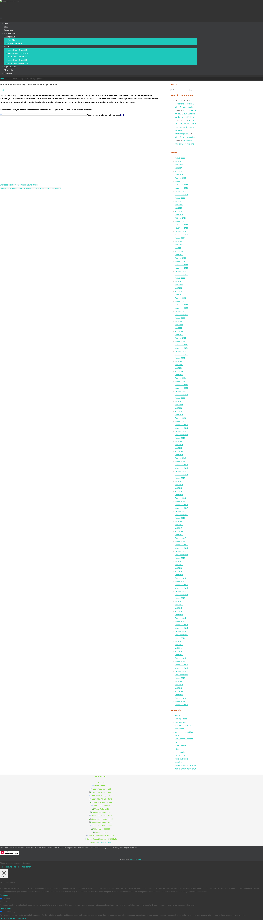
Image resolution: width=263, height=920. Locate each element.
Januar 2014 (180, 661)
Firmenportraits (181, 719)
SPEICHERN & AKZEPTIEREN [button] (13, 918)
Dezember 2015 (181, 585)
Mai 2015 (178, 608)
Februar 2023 (180, 298)
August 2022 (180, 318)
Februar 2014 (180, 658)
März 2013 (179, 695)
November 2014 (181, 628)
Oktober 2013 (180, 671)
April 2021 (179, 371)
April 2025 (179, 211)
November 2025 (181, 188)
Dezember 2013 (181, 665)
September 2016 (181, 555)
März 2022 (179, 335)
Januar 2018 (180, 501)
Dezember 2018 (181, 465)
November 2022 (181, 308)
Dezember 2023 (181, 265)
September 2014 (181, 635)
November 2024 (181, 228)
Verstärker (179, 762)
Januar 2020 (180, 421)
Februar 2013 (180, 698)
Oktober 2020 (180, 391)
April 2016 (179, 571)
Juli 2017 (178, 521)
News (2, 79)
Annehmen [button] (26, 867)
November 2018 (181, 468)
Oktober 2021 (180, 351)
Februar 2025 (180, 218)
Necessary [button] (4, 895)
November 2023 (181, 268)
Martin (2, 90)
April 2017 (179, 531)
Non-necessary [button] (6, 908)
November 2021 (181, 348)
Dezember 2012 (181, 705)
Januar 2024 (180, 261)
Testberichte (180, 755)
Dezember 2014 (181, 625)
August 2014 (180, 638)
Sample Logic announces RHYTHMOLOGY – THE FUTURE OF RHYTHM (30, 188)
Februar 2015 (180, 618)
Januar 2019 (180, 461)
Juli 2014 (178, 641)
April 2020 (179, 411)
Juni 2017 (179, 525)
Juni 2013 (179, 685)
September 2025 (181, 195)
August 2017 (180, 518)
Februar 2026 (180, 178)
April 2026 (179, 171)
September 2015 (181, 595)
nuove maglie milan (183, 134)
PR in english (180, 752)
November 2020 (181, 388)
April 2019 (179, 451)
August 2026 (180, 158)
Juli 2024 (178, 241)
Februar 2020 (180, 418)
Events (177, 716)
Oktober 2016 (180, 551)
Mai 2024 (178, 248)
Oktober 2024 (180, 231)
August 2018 (180, 478)
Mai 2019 (178, 448)
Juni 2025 (179, 205)
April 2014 (179, 651)
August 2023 (180, 278)
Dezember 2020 (181, 385)
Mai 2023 (178, 288)
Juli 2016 (178, 561)
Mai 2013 (178, 688)
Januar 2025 (180, 221)
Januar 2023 (180, 301)
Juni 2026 (179, 165)
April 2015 (179, 611)
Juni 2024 (179, 245)
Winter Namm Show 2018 (185, 769)
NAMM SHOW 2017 (183, 745)
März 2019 (179, 455)
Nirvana (132, 859)
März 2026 (179, 175)
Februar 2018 (180, 498)
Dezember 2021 (181, 345)
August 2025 (180, 198)
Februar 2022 (180, 338)
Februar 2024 (180, 258)
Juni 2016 (179, 565)
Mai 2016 (178, 568)
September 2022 (181, 315)
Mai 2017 (178, 528)
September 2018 (181, 475)
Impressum (179, 729)
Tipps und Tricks (181, 759)
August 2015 (180, 598)
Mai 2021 (178, 368)
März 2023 (179, 295)
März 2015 (179, 615)
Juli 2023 (178, 281)
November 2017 (181, 508)
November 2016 (181, 548)
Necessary (7, 898)
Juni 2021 (179, 365)
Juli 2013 (178, 681)
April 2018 (179, 491)
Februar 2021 (180, 378)
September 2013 (181, 675)
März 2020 (179, 415)
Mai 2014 (178, 648)
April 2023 (179, 291)
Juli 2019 (178, 441)
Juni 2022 (179, 325)
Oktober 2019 (180, 431)
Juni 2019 (179, 445)
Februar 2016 (180, 578)
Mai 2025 (178, 208)
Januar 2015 (180, 621)
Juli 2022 (178, 321)
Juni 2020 (179, 405)
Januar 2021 (180, 381)
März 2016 (179, 575)
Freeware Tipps (181, 722)
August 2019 (180, 438)
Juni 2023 (179, 285)
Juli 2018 (178, 481)
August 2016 (180, 558)
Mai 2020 (178, 408)
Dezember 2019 (181, 425)
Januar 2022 (180, 341)
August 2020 (180, 398)
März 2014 (179, 655)
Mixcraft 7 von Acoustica (185, 137)
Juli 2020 (178, 401)
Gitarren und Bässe (183, 726)
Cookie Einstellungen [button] (10, 867)
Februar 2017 (180, 538)
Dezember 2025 (181, 185)
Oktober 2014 (180, 631)
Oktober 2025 (180, 191)
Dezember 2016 (181, 545)
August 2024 (180, 238)
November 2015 (181, 588)
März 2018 (179, 495)
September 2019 (181, 435)
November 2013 (181, 668)
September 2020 (181, 395)
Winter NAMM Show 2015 (185, 766)
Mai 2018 (178, 488)
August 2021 (180, 358)
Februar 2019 (180, 458)
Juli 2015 (178, 601)
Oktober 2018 (180, 471)
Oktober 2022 (180, 311)
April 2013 (179, 691)
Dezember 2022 (181, 305)
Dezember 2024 (181, 225)
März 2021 (179, 375)
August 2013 (180, 678)
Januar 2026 (180, 181)
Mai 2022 (178, 328)
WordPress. (139, 859)
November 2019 (181, 428)
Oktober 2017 (180, 511)
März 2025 (179, 215)
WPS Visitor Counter (105, 842)
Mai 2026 (178, 168)
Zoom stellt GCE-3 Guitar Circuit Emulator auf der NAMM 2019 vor (186, 114)
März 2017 (179, 535)
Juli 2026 (178, 161)
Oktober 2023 (180, 271)
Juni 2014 (179, 645)
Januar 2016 (180, 581)
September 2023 (181, 275)
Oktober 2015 (180, 591)
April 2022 (179, 331)
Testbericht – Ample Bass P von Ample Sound (185, 143)
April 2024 (179, 251)
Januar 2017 (180, 541)
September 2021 (181, 355)
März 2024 (179, 255)
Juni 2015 (179, 605)
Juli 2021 (178, 361)
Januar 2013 (180, 701)
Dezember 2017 (181, 505)
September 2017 (181, 515)
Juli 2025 (178, 201)
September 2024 (181, 235)
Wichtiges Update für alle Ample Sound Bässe (19, 185)
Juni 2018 (179, 485)
